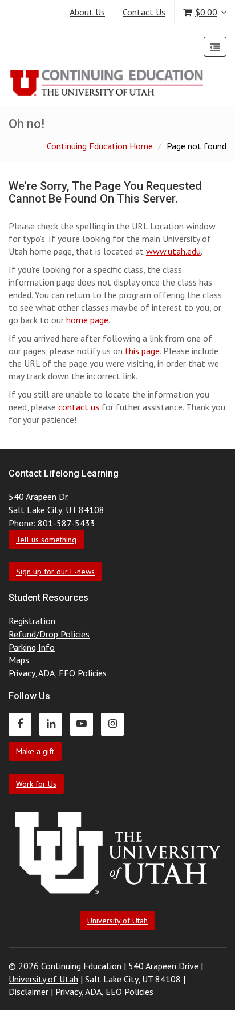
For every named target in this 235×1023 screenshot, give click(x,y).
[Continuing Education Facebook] (24, 723)
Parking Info (32, 647)
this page (142, 350)
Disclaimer (28, 991)
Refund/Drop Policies (49, 634)
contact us (78, 407)
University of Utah (117, 920)
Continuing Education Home (100, 146)
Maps (19, 659)
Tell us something (46, 539)
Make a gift (35, 751)
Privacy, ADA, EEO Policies (58, 673)
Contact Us (144, 12)
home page (87, 320)
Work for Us (36, 784)
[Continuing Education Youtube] (85, 723)
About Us (87, 12)
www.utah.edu (173, 251)
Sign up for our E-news (55, 571)
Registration (32, 621)
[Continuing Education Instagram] (115, 723)
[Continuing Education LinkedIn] (54, 723)
